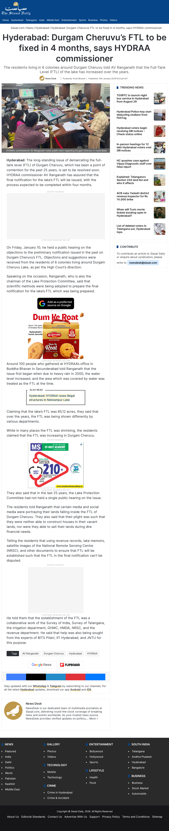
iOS (89, 689)
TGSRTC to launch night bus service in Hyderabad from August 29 (133, 98)
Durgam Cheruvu (54, 653)
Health (94, 777)
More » (93, 718)
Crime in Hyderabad (59, 792)
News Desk (50, 78)
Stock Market (140, 788)
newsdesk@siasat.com (143, 262)
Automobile (139, 793)
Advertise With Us (75, 816)
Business (93, 20)
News (29, 27)
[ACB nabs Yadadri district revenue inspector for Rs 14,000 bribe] (159, 196)
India (41, 20)
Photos (103, 20)
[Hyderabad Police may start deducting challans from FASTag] (159, 115)
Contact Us (55, 816)
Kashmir (10, 784)
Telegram (55, 686)
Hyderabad (17, 20)
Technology (54, 777)
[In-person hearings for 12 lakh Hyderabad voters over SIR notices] (159, 147)
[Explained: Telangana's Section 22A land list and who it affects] (159, 180)
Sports (82, 20)
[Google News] (41, 664)
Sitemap (157, 816)
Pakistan (10, 778)
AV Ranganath (30, 653)
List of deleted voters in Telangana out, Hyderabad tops (133, 229)
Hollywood (96, 756)
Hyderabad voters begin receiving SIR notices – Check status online (132, 131)
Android (75, 689)
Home (5, 20)
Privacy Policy (111, 816)
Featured (10, 751)
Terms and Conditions (136, 816)
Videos (113, 20)
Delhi (8, 762)
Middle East (53, 20)
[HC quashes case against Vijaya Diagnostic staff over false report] (159, 164)
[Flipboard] (70, 665)
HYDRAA (92, 653)
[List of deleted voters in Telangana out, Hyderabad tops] (159, 229)
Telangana (31, 20)
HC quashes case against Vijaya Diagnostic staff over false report (134, 163)
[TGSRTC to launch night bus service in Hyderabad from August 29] (159, 98)
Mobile (51, 772)
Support (94, 816)
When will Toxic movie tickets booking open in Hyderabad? (131, 212)
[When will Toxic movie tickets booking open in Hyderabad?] (159, 212)
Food (93, 782)
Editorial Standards (33, 816)
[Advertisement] (56, 216)
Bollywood (96, 751)
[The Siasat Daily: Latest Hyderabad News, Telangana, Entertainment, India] (16, 8)
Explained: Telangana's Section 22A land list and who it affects (132, 180)
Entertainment (69, 20)
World (8, 773)
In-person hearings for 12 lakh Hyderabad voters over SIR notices (134, 147)
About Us (13, 816)
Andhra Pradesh (142, 756)
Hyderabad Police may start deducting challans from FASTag (134, 114)
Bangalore (138, 767)
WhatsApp (39, 686)
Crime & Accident (58, 798)
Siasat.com (17, 27)
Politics (9, 767)
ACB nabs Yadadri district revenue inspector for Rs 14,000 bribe (133, 196)
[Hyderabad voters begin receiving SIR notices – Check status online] (159, 131)
